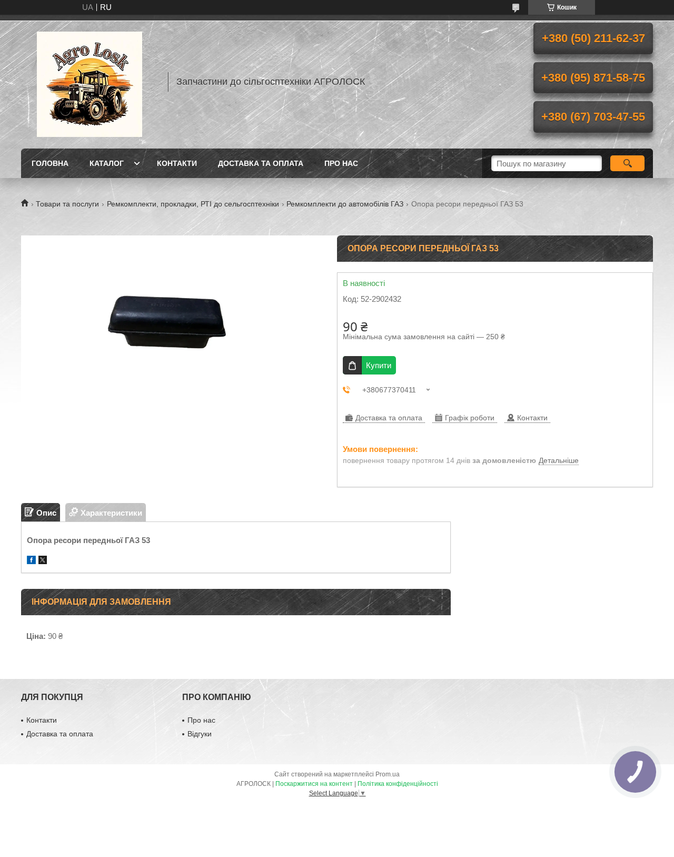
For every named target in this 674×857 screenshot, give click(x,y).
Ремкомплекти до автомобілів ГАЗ (344, 204)
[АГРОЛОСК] (89, 81)
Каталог (107, 163)
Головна (50, 163)
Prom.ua (387, 774)
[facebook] (31, 561)
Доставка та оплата (260, 163)
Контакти (177, 163)
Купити (378, 365)
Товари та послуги (67, 204)
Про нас (341, 163)
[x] (42, 561)
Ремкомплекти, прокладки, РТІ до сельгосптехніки (193, 204)
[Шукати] (627, 163)
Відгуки (199, 734)
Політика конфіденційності (398, 783)
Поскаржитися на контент (314, 783)
